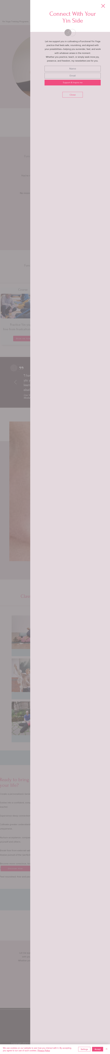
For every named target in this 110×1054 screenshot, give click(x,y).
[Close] (106, 1049)
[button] (103, 6)
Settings (84, 1049)
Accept (98, 1049)
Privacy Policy (44, 1050)
